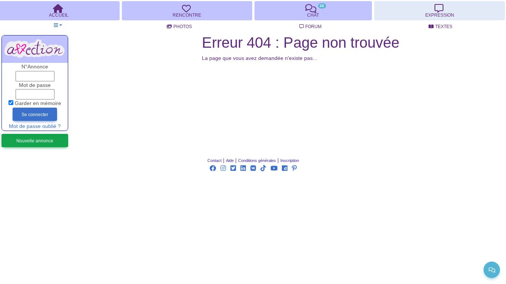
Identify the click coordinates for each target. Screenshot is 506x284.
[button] (58, 25)
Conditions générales (257, 160)
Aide (230, 160)
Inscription (289, 160)
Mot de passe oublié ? (35, 126)
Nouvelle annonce (34, 140)
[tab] (187, 10)
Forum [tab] (313, 26)
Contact (214, 160)
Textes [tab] (443, 26)
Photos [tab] (182, 26)
